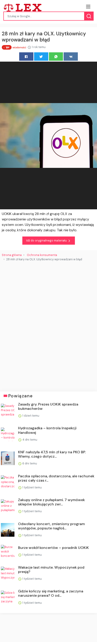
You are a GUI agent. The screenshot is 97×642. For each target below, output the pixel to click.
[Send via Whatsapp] (56, 56)
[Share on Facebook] (26, 56)
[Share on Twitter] (41, 56)
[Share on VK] (71, 56)
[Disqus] (48, 324)
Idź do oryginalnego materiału (46, 240)
